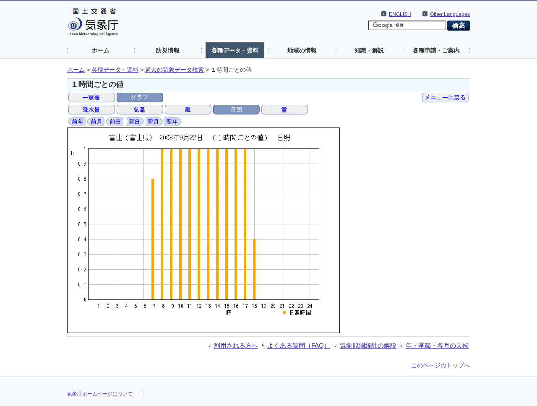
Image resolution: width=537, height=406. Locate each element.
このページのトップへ (440, 365)
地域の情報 (302, 50)
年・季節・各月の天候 (437, 345)
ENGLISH (400, 14)
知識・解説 (369, 50)
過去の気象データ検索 (174, 70)
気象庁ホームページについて (100, 394)
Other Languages (450, 14)
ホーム (100, 50)
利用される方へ (236, 345)
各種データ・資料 (234, 50)
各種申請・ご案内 (436, 50)
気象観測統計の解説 (368, 345)
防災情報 (168, 50)
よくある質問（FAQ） (298, 345)
